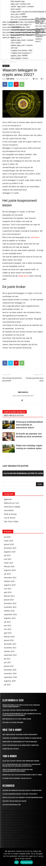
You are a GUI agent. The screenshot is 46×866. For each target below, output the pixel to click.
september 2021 (10, 655)
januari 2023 (9, 599)
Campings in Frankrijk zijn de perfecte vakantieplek (22, 738)
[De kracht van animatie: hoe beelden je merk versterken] (8, 436)
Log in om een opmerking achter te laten (23, 473)
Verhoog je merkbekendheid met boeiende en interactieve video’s (29, 425)
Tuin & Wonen (9, 518)
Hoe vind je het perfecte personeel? (12, 379)
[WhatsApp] (21, 84)
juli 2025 (7, 555)
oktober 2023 (9, 581)
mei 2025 (7, 559)
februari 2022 (9, 636)
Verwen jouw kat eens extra (35, 379)
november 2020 (10, 673)
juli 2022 (7, 622)
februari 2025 (9, 566)
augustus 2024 (10, 570)
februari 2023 (9, 596)
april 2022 (8, 633)
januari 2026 (9, 544)
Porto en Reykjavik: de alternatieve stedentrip (20, 745)
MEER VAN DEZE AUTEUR (14, 415)
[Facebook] (4, 84)
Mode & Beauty (10, 514)
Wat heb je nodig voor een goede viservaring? (20, 734)
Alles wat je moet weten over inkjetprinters (19, 710)
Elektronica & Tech (11, 503)
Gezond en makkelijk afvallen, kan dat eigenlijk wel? (22, 790)
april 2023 (8, 592)
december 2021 (10, 644)
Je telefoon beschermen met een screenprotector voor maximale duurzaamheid (21, 714)
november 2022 (10, 607)
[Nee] (43, 857)
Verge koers (23, 276)
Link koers (34, 237)
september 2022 (10, 614)
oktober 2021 (9, 651)
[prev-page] (4, 457)
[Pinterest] (16, 84)
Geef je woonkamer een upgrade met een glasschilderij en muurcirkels (17, 770)
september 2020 (10, 677)
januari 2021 (9, 666)
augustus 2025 (10, 552)
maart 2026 (8, 540)
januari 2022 (9, 640)
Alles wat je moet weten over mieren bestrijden (20, 761)
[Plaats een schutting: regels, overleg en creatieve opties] (8, 448)
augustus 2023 (10, 585)
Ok (16, 862)
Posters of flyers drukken (12, 722)
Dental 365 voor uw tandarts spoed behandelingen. (22, 797)
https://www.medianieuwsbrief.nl (23, 396)
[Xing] (23, 400)
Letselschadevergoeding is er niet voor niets (19, 794)
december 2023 (10, 577)
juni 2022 (7, 625)
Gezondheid (8, 510)
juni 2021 (7, 662)
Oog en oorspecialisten (11, 804)
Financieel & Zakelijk (12, 507)
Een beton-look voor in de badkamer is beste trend (22, 775)
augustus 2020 (10, 681)
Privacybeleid (26, 862)
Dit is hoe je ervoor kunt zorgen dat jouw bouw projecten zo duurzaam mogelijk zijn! (21, 765)
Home (4, 62)
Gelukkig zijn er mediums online (14, 801)
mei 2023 (7, 588)
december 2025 (10, 548)
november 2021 (10, 647)
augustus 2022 (10, 618)
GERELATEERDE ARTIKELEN (14, 412)
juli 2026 (7, 537)
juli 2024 (7, 574)
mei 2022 (7, 629)
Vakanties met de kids (10, 749)
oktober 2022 (9, 611)
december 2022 (10, 603)
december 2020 (10, 670)
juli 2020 (7, 684)
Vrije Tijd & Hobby (11, 521)
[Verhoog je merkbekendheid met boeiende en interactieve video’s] (8, 425)
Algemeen (12, 62)
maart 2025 (8, 563)
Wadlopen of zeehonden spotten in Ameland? (19, 742)
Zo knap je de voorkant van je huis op (16, 778)
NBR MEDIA (10, 79)
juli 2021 (7, 659)
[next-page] (7, 457)
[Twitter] (10, 84)
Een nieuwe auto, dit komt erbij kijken (16, 719)
